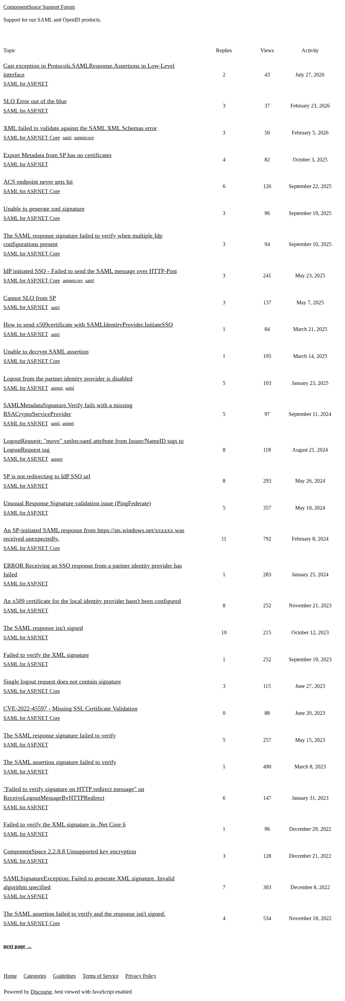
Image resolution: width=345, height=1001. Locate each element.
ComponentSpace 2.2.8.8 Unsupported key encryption (69, 851)
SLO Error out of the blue (35, 101)
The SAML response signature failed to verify (59, 735)
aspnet (57, 388)
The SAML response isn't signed (43, 628)
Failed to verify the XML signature (46, 654)
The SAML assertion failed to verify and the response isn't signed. (84, 913)
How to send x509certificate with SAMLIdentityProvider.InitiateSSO (88, 324)
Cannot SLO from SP (29, 298)
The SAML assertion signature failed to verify (59, 762)
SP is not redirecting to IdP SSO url (46, 476)
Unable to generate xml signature (44, 208)
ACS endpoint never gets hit (38, 181)
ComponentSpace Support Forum (39, 7)
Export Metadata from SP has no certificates (57, 155)
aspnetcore (84, 137)
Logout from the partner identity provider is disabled (67, 378)
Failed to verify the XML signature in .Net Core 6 (64, 824)
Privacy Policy (140, 976)
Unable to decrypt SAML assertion (46, 351)
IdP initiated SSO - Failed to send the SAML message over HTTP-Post (90, 271)
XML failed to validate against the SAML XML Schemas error (80, 128)
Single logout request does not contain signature (62, 681)
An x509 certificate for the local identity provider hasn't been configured (92, 601)
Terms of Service (101, 976)
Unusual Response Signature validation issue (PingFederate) (77, 503)
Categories (35, 976)
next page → (17, 946)
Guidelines (64, 976)
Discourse (41, 992)
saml (67, 137)
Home (10, 976)
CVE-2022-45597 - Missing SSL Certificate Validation (70, 708)
